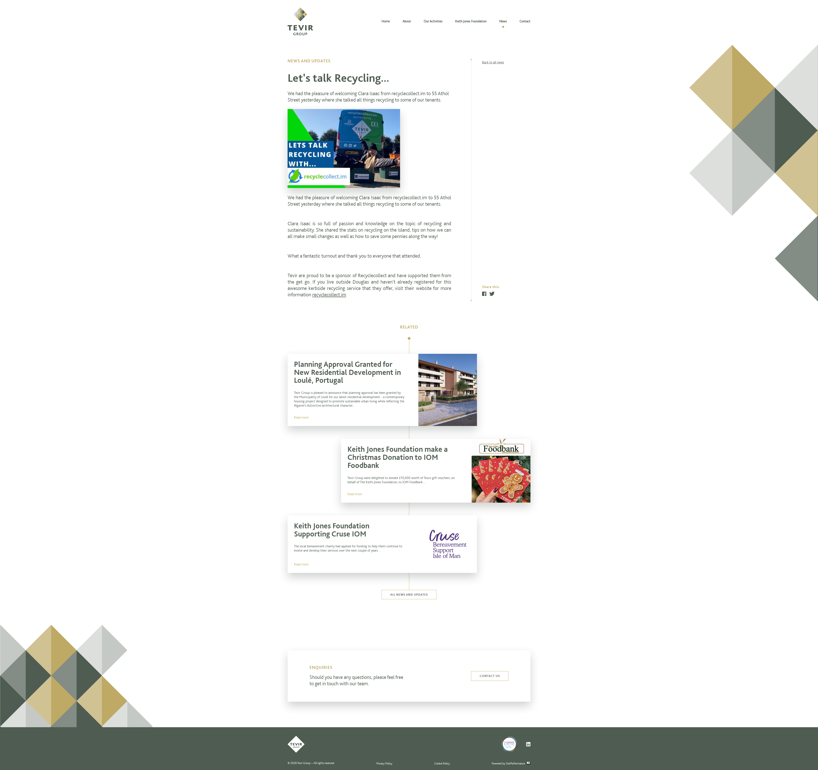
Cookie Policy (442, 763)
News (503, 21)
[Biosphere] (512, 744)
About (407, 21)
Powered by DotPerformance (509, 763)
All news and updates (409, 594)
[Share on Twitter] (492, 294)
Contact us (490, 676)
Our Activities (433, 21)
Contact (525, 21)
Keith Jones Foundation (471, 21)
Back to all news (493, 62)
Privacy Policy (384, 763)
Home (386, 21)
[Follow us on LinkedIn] (528, 744)
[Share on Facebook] (484, 294)
